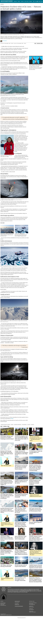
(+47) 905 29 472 (32, 604)
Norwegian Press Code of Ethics (26, 590)
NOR (39, 1)
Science (22, 1)
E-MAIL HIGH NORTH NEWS (19, 606)
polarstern (24, 424)
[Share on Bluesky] (41, 43)
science (28, 424)
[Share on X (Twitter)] (36, 43)
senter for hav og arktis (5, 424)
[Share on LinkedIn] (37, 43)
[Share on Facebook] (35, 43)
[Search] (34, 1)
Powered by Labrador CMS (21, 617)
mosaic (32, 424)
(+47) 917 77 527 (17, 604)
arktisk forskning (17, 424)
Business (15, 1)
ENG (42, 1)
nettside (12, 418)
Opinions (30, 1)
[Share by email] (39, 43)
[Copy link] (40, 43)
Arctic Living (26, 1)
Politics (19, 1)
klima (12, 424)
